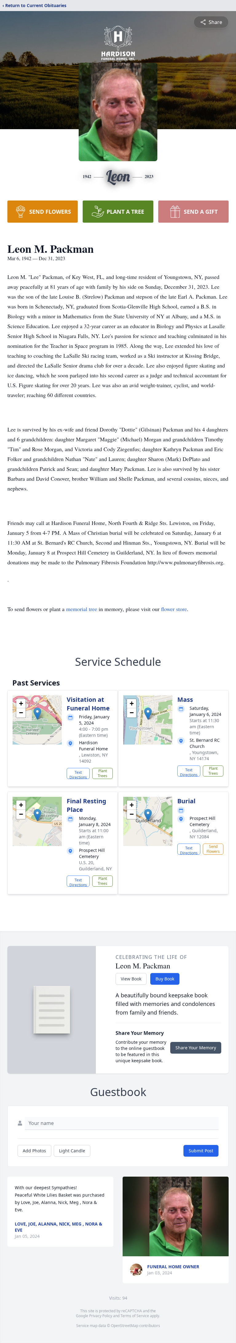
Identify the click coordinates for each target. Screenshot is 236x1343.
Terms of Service (134, 1315)
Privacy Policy (100, 1315)
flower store (174, 609)
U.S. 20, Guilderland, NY (95, 866)
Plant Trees (102, 773)
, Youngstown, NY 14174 (204, 755)
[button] (37, 713)
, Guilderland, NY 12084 (204, 834)
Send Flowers (213, 849)
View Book (131, 979)
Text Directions (78, 774)
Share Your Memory (195, 1048)
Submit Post (201, 1151)
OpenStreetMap (124, 1325)
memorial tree (81, 609)
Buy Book (164, 979)
